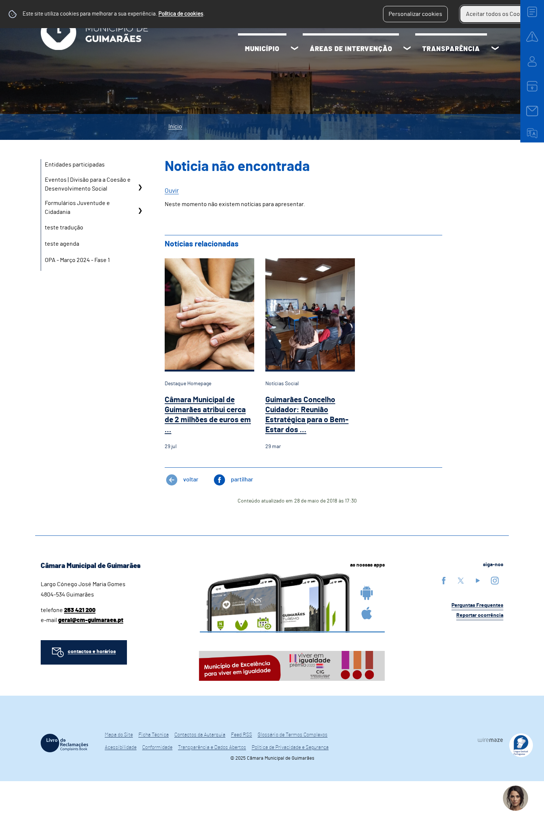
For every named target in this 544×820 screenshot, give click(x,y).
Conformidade (157, 747)
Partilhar (242, 480)
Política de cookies (180, 14)
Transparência (451, 49)
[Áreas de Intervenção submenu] (407, 49)
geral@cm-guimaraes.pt (90, 620)
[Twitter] (460, 580)
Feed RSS (241, 734)
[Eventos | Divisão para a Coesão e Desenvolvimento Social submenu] (140, 187)
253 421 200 (79, 610)
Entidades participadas (75, 165)
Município (262, 49)
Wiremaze (490, 739)
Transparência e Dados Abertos (212, 747)
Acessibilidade (121, 747)
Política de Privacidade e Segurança (290, 747)
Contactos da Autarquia (199, 734)
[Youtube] (477, 580)
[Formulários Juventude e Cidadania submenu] (140, 210)
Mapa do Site (119, 734)
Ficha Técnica (153, 734)
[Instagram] (494, 580)
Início (175, 127)
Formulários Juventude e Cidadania (77, 207)
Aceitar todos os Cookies (498, 14)
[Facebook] (443, 580)
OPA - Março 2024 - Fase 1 (77, 260)
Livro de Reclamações (64, 743)
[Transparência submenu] (495, 49)
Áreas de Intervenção (351, 49)
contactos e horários (92, 651)
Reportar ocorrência (479, 615)
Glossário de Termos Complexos (293, 734)
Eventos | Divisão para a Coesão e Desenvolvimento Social (88, 184)
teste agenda (62, 244)
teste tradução (64, 228)
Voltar (190, 480)
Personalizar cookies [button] (415, 14)
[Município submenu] (294, 49)
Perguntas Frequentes (477, 605)
